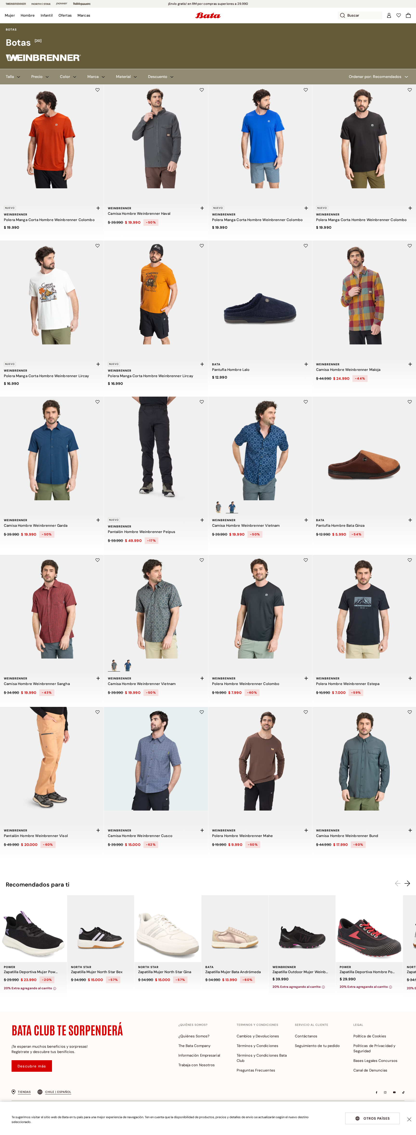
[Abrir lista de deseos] (399, 15)
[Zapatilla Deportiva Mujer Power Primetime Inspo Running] (33, 928)
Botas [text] (11, 30)
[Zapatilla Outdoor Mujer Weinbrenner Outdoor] (302, 928)
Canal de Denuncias (370, 1070)
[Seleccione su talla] (98, 208)
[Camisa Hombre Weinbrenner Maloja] (364, 292)
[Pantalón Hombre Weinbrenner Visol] (52, 759)
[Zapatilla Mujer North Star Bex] (100, 928)
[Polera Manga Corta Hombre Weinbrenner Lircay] (52, 292)
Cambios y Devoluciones (258, 1036)
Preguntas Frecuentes (256, 1070)
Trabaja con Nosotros (196, 1065)
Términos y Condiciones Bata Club (262, 1058)
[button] (10, 15)
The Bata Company (194, 1045)
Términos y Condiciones (257, 1045)
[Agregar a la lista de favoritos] (97, 90)
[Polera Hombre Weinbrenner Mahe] (260, 759)
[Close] (409, 1119)
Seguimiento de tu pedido (317, 1045)
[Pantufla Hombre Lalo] (260, 292)
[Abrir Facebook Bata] (376, 1092)
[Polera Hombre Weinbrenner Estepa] (364, 607)
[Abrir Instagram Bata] (385, 1092)
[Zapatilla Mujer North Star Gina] (167, 928)
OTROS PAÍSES (377, 1118)
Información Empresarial (199, 1055)
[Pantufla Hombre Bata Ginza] (364, 448)
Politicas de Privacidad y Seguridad (374, 1048)
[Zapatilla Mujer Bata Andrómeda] (235, 928)
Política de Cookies (369, 1036)
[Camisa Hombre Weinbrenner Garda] (52, 448)
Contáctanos (306, 1036)
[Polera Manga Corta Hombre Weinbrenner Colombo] (52, 136)
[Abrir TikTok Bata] (403, 1092)
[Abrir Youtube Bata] (394, 1092)
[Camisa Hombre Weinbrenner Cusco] (156, 759)
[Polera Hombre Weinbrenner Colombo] (260, 607)
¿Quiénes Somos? (194, 1036)
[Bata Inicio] (208, 15)
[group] (208, 42)
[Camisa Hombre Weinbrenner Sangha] (52, 607)
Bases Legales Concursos (375, 1060)
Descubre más (32, 1066)
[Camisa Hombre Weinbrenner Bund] (364, 759)
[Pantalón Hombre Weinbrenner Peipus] (156, 448)
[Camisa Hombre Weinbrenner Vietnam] (260, 448)
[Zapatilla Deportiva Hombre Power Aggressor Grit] (369, 928)
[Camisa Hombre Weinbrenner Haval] (156, 136)
